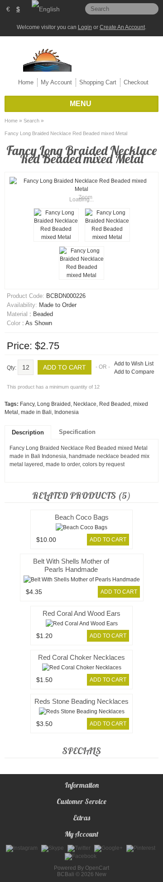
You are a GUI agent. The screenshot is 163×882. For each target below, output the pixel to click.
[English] (46, 9)
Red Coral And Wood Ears (81, 613)
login (85, 27)
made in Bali (36, 412)
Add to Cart (108, 539)
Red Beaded (114, 404)
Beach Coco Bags (82, 517)
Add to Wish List (133, 364)
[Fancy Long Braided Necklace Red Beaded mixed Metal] (56, 225)
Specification (77, 432)
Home (26, 82)
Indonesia (66, 412)
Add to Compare (134, 372)
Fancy (27, 404)
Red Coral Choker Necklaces (81, 657)
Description (28, 432)
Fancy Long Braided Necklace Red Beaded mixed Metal (66, 133)
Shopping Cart (97, 82)
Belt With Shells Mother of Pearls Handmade (71, 565)
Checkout (136, 82)
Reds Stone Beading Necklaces (81, 701)
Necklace (84, 404)
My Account (56, 82)
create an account (122, 27)
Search (31, 120)
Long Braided (54, 404)
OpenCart (97, 868)
